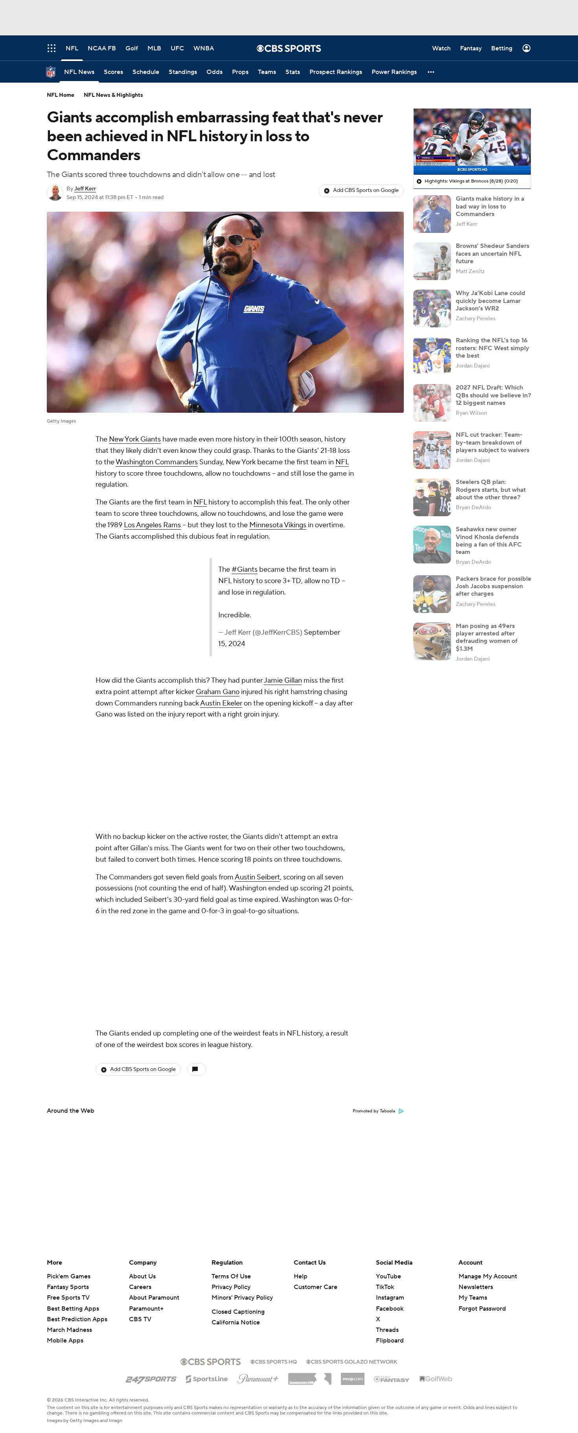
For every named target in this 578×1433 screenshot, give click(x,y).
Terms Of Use (231, 1276)
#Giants (245, 569)
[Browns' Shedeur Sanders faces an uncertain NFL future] (432, 261)
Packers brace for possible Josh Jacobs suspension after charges (493, 586)
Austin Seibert (257, 772)
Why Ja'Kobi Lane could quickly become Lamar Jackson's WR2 (490, 300)
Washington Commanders (157, 462)
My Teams (472, 1298)
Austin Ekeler (221, 703)
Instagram (390, 1298)
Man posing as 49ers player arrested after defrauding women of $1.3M (486, 637)
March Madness (69, 1330)
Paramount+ (146, 1309)
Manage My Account (487, 1276)
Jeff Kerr (85, 188)
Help (300, 1276)
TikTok (385, 1287)
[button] (431, 72)
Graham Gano (217, 691)
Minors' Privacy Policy (242, 1298)
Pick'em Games (68, 1276)
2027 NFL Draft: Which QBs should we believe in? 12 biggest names (493, 395)
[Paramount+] (258, 1377)
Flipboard (390, 1340)
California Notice (236, 1322)
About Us (142, 1276)
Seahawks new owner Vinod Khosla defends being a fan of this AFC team (489, 540)
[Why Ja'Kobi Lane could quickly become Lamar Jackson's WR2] (432, 308)
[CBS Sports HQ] (273, 1361)
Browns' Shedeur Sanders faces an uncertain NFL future (492, 253)
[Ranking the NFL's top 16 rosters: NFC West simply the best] (432, 356)
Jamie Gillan (283, 680)
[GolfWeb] (436, 1379)
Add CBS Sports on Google (366, 190)
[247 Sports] (151, 1377)
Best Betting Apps (73, 1309)
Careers (140, 1287)
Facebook (389, 1309)
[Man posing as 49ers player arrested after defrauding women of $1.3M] (432, 641)
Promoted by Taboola (374, 902)
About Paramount (154, 1298)
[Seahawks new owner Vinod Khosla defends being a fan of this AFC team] (432, 544)
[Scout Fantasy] (392, 1379)
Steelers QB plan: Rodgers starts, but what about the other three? (491, 489)
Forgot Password (482, 1309)
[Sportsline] (207, 1378)
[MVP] (352, 1376)
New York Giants (135, 439)
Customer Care (315, 1287)
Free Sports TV (68, 1298)
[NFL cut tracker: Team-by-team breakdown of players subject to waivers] (432, 450)
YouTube (388, 1276)
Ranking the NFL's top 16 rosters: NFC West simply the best (492, 347)
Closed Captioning (238, 1312)
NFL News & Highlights (113, 95)
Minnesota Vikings (277, 525)
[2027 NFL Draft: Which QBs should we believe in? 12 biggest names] (432, 403)
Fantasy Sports (68, 1287)
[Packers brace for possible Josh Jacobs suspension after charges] (432, 594)
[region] (472, 142)
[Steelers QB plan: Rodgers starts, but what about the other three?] (432, 497)
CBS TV (140, 1319)
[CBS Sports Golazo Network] (352, 1361)
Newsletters (475, 1287)
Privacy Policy (231, 1287)
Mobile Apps (65, 1340)
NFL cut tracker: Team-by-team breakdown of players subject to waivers (492, 442)
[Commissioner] (309, 1376)
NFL (342, 462)
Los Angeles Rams (152, 525)
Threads (387, 1330)
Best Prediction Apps (77, 1319)
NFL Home (60, 95)
